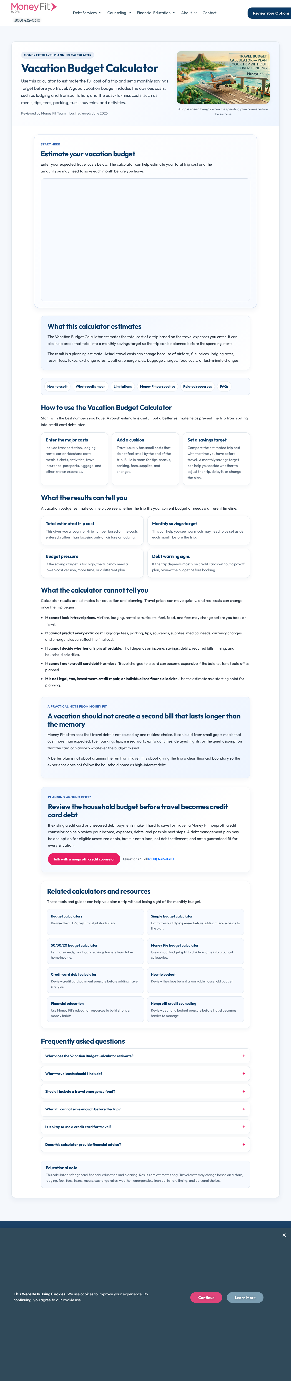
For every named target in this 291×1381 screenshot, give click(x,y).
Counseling (116, 12)
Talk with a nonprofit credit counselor (84, 859)
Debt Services (85, 12)
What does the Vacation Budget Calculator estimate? (89, 1056)
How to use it (57, 386)
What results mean (90, 386)
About (186, 12)
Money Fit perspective (157, 386)
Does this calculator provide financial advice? (83, 1144)
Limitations (123, 386)
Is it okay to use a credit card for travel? (78, 1126)
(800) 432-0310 (161, 859)
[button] (284, 1235)
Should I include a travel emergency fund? (80, 1091)
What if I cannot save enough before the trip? (82, 1109)
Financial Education (154, 12)
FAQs (224, 386)
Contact (209, 12)
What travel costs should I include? (74, 1073)
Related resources (197, 386)
